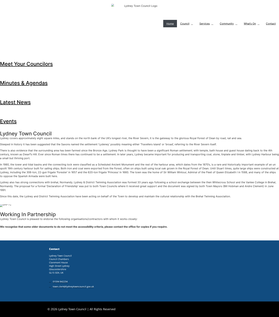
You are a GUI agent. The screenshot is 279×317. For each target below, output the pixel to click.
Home (170, 23)
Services (204, 23)
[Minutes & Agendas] (4, 74)
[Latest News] (4, 93)
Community (227, 23)
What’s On (250, 23)
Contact (271, 23)
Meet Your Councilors (26, 64)
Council (184, 23)
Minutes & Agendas (24, 83)
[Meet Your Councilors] (4, 55)
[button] (3, 35)
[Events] (4, 112)
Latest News (15, 102)
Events (8, 121)
